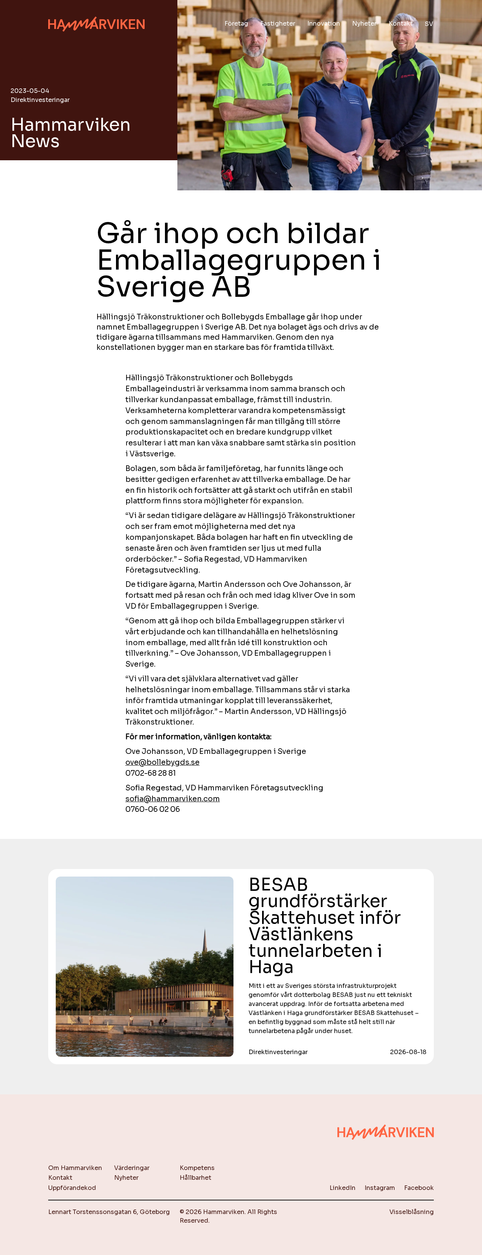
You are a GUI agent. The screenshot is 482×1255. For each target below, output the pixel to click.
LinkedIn (342, 1188)
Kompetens (197, 1168)
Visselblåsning (411, 1212)
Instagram (380, 1188)
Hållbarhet (195, 1178)
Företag (236, 23)
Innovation (323, 23)
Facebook (419, 1188)
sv (429, 24)
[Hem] (96, 24)
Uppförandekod (72, 1188)
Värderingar (131, 1168)
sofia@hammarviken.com (172, 799)
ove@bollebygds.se (162, 762)
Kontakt (401, 23)
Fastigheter (277, 23)
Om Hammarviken (75, 1168)
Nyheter (364, 23)
